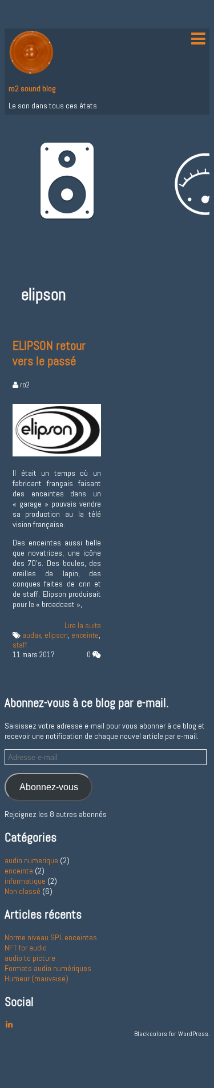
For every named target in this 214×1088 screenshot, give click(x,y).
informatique (25, 881)
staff (20, 645)
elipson (56, 635)
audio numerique (31, 860)
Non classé (23, 891)
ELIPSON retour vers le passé (49, 353)
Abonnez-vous (48, 787)
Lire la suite (82, 625)
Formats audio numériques (48, 968)
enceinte (85, 635)
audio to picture (30, 958)
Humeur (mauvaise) (36, 978)
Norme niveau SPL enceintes (51, 937)
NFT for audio (26, 948)
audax (31, 635)
